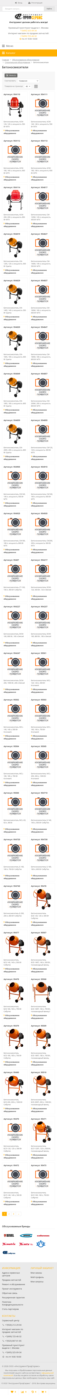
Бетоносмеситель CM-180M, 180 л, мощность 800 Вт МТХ (41, 357)
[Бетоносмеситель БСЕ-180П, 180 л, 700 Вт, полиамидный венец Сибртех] (42, 1039)
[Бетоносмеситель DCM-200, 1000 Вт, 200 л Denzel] (15, 666)
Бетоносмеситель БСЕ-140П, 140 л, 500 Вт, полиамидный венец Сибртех (40, 962)
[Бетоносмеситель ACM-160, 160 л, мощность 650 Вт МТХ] (15, 154)
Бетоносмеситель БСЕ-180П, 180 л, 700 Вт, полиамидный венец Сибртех (40, 1055)
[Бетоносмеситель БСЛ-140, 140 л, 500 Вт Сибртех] (15, 1178)
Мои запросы (37, 1281)
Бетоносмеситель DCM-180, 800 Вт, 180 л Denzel (41, 635)
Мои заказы (36, 1272)
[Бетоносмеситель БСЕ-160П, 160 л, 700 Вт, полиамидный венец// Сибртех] (42, 992)
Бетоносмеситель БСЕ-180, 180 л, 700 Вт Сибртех (12, 1055)
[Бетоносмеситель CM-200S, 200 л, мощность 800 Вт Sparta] (15, 433)
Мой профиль (37, 1277)
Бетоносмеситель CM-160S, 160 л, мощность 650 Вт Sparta (15, 357)
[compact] (44, 86)
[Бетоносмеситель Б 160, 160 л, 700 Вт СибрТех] (15, 853)
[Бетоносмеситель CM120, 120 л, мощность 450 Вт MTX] (42, 433)
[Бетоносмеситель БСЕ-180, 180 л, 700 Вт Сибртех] (15, 1039)
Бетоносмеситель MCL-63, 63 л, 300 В (15, 821)
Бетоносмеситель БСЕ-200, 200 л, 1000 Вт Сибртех (13, 1102)
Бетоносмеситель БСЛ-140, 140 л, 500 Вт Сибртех (13, 1195)
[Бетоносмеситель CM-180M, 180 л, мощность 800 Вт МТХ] (42, 340)
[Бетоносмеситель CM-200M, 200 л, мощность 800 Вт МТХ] (42, 387)
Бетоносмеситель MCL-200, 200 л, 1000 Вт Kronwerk (41, 776)
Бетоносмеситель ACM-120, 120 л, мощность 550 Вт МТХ (14, 124)
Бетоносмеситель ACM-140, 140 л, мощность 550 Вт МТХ (41, 124)
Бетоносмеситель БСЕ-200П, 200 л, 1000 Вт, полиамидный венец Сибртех (41, 1102)
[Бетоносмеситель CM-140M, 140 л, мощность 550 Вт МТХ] (42, 247)
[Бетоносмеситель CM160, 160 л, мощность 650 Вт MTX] (42, 480)
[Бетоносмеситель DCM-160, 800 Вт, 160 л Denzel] (15, 620)
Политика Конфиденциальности (12, 1303)
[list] (40, 86)
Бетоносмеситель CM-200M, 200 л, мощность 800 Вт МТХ (41, 403)
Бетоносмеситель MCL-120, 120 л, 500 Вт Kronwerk (41, 683)
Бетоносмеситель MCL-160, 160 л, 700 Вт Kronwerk (41, 729)
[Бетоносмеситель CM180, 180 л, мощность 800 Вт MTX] (15, 527)
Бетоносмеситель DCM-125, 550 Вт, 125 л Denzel (41, 588)
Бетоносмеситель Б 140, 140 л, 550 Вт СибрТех (41, 821)
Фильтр (12, 75)
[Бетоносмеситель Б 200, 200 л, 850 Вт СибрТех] (15, 899)
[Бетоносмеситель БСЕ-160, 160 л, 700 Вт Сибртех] (15, 992)
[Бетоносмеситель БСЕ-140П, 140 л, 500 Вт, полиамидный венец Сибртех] (42, 946)
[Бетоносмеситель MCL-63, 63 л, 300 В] (15, 806)
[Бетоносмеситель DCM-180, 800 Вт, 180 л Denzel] (42, 620)
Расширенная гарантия (13, 1297)
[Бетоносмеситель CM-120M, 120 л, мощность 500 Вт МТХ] (42, 200)
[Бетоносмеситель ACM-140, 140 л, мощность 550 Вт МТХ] (42, 107)
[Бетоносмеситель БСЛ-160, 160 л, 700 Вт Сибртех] (42, 1178)
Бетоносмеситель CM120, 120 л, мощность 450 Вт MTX (42, 450)
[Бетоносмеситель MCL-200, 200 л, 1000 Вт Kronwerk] (42, 759)
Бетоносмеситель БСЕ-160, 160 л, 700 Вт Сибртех (12, 1009)
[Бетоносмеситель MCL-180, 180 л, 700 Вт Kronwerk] (15, 759)
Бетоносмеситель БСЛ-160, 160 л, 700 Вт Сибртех (40, 1195)
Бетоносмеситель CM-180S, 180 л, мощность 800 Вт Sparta (15, 403)
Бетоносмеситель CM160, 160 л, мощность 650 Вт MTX (42, 496)
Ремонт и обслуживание (13, 1284)
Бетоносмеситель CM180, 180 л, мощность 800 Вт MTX (14, 543)
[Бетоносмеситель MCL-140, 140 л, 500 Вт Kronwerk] (15, 713)
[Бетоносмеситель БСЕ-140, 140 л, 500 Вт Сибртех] (15, 946)
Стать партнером (10, 1309)
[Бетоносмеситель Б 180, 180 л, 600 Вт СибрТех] (42, 853)
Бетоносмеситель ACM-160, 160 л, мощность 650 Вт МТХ (14, 170)
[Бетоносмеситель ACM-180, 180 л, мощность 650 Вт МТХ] (42, 154)
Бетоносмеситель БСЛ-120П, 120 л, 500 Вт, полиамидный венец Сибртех (41, 1148)
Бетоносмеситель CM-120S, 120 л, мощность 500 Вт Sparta (15, 263)
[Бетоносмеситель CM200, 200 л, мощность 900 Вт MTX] (42, 527)
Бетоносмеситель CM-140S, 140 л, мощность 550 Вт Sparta (15, 310)
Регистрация (36, 3)
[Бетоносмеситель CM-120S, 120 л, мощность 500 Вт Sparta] (15, 247)
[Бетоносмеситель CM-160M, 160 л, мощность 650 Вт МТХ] (42, 294)
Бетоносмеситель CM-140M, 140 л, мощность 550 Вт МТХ (41, 263)
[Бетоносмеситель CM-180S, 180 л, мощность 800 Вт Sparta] (15, 387)
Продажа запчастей (11, 1280)
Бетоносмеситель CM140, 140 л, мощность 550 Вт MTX (14, 496)
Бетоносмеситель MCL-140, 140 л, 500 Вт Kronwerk (14, 729)
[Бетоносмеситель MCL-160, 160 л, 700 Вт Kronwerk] (42, 713)
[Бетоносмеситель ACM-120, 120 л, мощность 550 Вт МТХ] (15, 107)
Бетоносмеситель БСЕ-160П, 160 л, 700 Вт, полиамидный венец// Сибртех (40, 1009)
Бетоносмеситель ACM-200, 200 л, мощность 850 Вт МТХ (14, 217)
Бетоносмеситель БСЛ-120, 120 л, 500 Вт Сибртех (13, 1148)
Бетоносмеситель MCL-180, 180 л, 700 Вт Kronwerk (14, 776)
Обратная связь (9, 1293)
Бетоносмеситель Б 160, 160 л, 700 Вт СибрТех (14, 867)
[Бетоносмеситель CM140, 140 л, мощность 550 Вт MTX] (15, 480)
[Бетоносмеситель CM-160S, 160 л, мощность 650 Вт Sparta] (15, 340)
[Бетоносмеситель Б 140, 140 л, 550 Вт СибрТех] (42, 806)
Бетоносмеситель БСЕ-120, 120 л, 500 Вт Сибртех (40, 915)
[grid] (36, 86)
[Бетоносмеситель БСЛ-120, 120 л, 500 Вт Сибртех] (15, 1132)
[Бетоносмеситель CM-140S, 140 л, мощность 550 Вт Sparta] (15, 294)
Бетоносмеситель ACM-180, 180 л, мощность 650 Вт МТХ (41, 170)
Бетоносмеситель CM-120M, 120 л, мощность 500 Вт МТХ (41, 217)
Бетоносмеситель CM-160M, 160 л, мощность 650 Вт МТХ (41, 310)
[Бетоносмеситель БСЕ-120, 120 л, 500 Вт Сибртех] (42, 899)
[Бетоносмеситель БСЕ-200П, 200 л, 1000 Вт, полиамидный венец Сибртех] (42, 1085)
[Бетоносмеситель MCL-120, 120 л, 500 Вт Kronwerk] (42, 666)
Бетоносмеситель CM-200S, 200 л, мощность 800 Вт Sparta (15, 450)
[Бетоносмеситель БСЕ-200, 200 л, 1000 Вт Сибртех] (15, 1085)
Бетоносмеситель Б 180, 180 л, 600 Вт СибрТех (41, 867)
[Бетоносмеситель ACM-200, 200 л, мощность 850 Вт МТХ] (15, 200)
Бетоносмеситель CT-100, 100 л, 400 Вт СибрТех (14, 588)
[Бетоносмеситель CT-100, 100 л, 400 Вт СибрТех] (15, 573)
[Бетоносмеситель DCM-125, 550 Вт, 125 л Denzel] (42, 573)
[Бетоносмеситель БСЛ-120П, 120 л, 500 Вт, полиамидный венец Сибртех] (42, 1132)
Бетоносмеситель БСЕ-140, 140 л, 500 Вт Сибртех (12, 962)
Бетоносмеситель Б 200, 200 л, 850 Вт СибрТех (14, 914)
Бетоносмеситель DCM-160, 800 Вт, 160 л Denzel (14, 635)
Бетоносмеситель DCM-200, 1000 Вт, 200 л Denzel (14, 681)
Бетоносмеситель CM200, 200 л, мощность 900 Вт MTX (42, 543)
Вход (20, 3)
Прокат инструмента (12, 1288)
